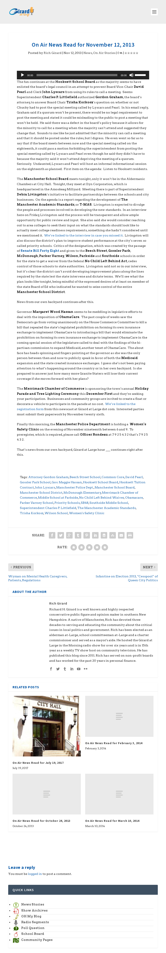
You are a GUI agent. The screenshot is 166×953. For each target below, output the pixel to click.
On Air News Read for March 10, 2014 (112, 821)
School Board (32, 934)
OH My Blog (31, 916)
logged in (35, 874)
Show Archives (34, 910)
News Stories (32, 904)
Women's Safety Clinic (86, 513)
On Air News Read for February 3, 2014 (113, 743)
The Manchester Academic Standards (106, 508)
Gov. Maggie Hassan (67, 482)
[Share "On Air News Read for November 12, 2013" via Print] (130, 535)
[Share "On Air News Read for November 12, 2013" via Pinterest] (86, 535)
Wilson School (56, 513)
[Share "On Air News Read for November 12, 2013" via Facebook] (52, 535)
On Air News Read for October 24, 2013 (41, 821)
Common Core (113, 477)
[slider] (141, 75)
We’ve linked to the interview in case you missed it (83, 235)
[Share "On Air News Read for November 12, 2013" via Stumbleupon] (112, 535)
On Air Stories (104, 53)
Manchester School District (41, 492)
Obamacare (134, 497)
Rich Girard (53, 53)
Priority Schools (67, 502)
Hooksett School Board (100, 482)
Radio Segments (35, 922)
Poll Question (33, 928)
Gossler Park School (35, 482)
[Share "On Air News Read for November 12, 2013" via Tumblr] (78, 535)
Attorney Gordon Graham (48, 477)
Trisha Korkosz (31, 513)
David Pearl (134, 477)
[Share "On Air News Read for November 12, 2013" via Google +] (69, 535)
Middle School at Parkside (58, 497)
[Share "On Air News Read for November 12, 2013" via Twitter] (60, 535)
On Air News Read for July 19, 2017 (38, 763)
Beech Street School (85, 477)
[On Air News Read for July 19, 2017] (47, 726)
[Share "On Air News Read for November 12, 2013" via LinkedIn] (95, 535)
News (87, 53)
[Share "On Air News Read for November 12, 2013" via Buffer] (104, 535)
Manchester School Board (115, 487)
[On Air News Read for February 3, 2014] (119, 716)
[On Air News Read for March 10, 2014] (119, 794)
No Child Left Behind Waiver (101, 497)
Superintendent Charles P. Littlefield (48, 508)
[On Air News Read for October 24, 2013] (47, 794)
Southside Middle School (108, 502)
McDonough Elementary (82, 492)
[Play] (22, 75)
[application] (83, 75)
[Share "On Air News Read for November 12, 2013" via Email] (121, 535)
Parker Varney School (36, 502)
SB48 (84, 502)
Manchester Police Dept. (75, 487)
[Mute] (131, 75)
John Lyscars (45, 487)
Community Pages (37, 940)
